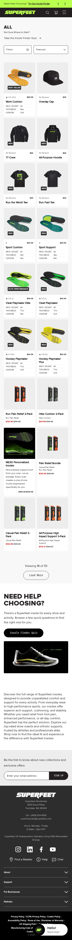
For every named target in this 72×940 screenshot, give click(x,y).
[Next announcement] (65, 4)
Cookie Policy (53, 916)
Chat (60, 859)
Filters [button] (9, 49)
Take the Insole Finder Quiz (20, 38)
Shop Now (40, 3)
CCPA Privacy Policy (36, 916)
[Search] (47, 12)
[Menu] (64, 12)
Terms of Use (34, 920)
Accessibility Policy (17, 920)
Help (45, 859)
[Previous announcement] (58, 4)
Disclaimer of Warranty (52, 920)
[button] (56, 12)
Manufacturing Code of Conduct (26, 928)
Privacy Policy (17, 916)
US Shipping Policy (28, 924)
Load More (36, 575)
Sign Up (58, 775)
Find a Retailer (23, 859)
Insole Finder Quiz (23, 632)
